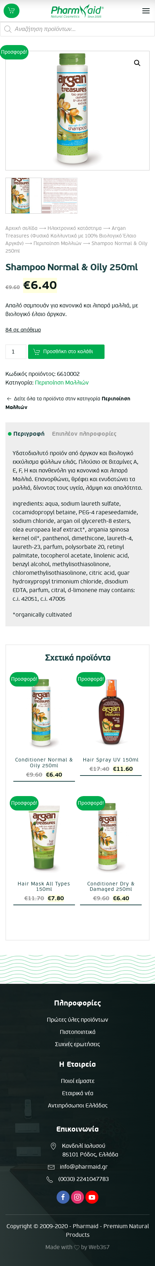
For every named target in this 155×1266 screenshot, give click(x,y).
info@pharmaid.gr (84, 1167)
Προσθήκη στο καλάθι (68, 351)
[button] (137, 63)
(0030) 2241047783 (83, 1179)
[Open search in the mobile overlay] (77, 29)
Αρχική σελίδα (21, 228)
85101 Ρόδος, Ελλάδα (90, 1154)
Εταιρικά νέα (77, 1093)
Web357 (99, 1247)
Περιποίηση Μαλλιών (57, 243)
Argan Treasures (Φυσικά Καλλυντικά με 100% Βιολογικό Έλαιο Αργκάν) (70, 235)
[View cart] (11, 11)
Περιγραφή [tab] (29, 433)
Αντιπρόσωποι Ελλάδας (77, 1105)
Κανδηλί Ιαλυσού (83, 1146)
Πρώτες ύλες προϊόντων (77, 1019)
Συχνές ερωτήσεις (77, 1044)
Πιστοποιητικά (78, 1032)
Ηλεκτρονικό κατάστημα (75, 228)
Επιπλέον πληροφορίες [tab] (84, 433)
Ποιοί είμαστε (77, 1081)
